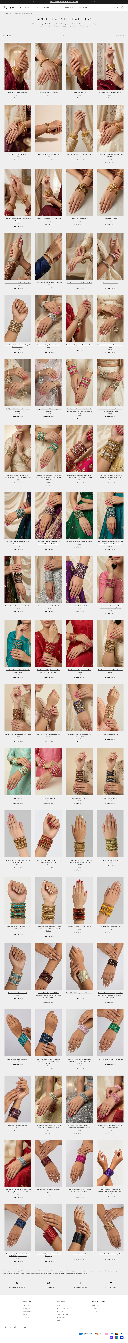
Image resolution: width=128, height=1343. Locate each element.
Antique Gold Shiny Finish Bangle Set (110, 1254)
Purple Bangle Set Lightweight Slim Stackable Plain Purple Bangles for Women (110, 1190)
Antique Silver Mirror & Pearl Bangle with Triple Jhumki (48, 410)
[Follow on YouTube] (25, 1327)
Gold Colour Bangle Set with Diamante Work (79, 345)
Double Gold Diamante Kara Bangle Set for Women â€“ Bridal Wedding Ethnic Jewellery (18, 476)
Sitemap (59, 1321)
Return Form (60, 1311)
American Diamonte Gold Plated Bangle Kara (49, 282)
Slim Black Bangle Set (79, 1254)
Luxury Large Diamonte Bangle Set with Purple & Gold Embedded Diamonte (48, 543)
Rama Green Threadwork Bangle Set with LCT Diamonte (18, 671)
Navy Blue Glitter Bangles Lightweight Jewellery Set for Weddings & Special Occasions (48, 1061)
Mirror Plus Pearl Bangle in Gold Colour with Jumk (110, 346)
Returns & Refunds (62, 1308)
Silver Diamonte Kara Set (110, 283)
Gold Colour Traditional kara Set (17, 92)
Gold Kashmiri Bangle (110, 219)
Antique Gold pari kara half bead (48, 92)
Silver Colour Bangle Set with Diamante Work (48, 346)
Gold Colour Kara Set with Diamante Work (79, 283)
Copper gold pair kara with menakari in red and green (110, 156)
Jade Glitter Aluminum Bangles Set (17, 1059)
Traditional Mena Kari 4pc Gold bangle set (48, 219)
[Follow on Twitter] (10, 1327)
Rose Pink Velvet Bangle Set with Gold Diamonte (79, 671)
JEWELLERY (57, 7)
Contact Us (26, 1305)
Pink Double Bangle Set (48, 798)
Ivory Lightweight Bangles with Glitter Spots (79, 993)
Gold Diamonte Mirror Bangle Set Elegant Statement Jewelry (18, 346)
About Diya (95, 1305)
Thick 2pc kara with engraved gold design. (79, 154)
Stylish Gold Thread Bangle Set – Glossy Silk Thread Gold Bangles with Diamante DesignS (79, 862)
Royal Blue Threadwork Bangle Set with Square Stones (79, 735)
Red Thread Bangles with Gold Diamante (79, 927)
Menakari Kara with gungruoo (17, 154)
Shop (11, 13)
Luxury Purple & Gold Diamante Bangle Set (79, 606)
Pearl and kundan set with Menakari (48, 154)
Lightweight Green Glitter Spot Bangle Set (110, 1059)
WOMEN (28, 7)
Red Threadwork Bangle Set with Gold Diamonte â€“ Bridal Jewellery (48, 671)
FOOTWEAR (83, 7)
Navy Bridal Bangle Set (110, 798)
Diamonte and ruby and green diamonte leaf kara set (18, 220)
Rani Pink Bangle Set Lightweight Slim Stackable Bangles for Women (79, 1191)
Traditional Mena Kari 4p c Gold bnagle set (110, 92)
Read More (83, 1273)
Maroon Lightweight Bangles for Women (49, 1189)
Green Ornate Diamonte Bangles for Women (79, 542)
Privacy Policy (60, 1317)
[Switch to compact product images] (10, 35)
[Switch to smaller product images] (7, 35)
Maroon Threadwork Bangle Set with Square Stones (18, 735)
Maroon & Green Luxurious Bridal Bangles (17, 606)
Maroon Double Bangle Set (79, 798)
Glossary (94, 1308)
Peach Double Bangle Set (110, 734)
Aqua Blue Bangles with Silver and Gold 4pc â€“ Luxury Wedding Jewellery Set (18, 1191)
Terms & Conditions (62, 1314)
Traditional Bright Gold (79, 92)
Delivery (59, 1305)
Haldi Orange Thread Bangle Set (110, 927)
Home (6, 13)
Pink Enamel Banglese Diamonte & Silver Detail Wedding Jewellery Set (110, 1126)
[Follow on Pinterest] (20, 1327)
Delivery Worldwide (17, 1287)
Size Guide (26, 1317)
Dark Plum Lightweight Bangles (17, 1125)
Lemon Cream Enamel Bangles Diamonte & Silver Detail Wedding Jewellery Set (48, 1127)
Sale (19, 7)
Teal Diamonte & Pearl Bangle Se (17, 993)
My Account (26, 1308)
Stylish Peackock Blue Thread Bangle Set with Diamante (18, 928)
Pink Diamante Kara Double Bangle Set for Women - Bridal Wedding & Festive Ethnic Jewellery (79, 411)
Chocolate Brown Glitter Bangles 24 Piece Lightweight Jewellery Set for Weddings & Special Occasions (110, 995)
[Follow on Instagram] (15, 1327)
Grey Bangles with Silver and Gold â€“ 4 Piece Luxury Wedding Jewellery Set (79, 1127)
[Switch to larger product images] (3, 35)
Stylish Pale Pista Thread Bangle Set (110, 860)
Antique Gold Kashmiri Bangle (79, 219)
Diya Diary (95, 1311)
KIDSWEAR (45, 7)
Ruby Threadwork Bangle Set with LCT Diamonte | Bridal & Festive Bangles (110, 607)
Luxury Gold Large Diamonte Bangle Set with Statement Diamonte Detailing (110, 476)
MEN (36, 7)
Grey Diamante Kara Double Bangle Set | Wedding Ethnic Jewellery (110, 410)
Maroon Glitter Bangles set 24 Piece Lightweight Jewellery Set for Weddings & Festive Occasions (48, 995)
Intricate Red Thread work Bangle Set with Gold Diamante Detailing (48, 861)
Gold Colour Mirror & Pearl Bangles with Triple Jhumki (18, 410)
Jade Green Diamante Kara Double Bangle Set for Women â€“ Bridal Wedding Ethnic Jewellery (48, 477)
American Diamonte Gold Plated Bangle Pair (18, 283)
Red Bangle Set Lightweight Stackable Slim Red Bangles (48, 1255)
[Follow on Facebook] (5, 1327)
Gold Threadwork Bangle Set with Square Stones (110, 671)
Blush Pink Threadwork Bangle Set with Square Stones (48, 735)
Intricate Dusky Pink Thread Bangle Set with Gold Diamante (18, 861)
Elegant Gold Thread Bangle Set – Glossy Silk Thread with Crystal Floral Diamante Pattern (48, 929)
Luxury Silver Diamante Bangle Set (48, 606)
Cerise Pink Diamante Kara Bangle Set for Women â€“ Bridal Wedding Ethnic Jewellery (79, 476)
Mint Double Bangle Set (18, 798)
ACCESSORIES (70, 7)
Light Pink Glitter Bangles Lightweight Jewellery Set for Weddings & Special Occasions (79, 1061)
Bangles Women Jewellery (24, 13)
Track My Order (27, 1311)
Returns (25, 1314)
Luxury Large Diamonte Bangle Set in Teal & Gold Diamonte (18, 543)
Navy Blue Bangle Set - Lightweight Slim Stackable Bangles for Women (18, 1255)
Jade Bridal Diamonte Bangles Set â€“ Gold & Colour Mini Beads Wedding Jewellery (110, 543)
